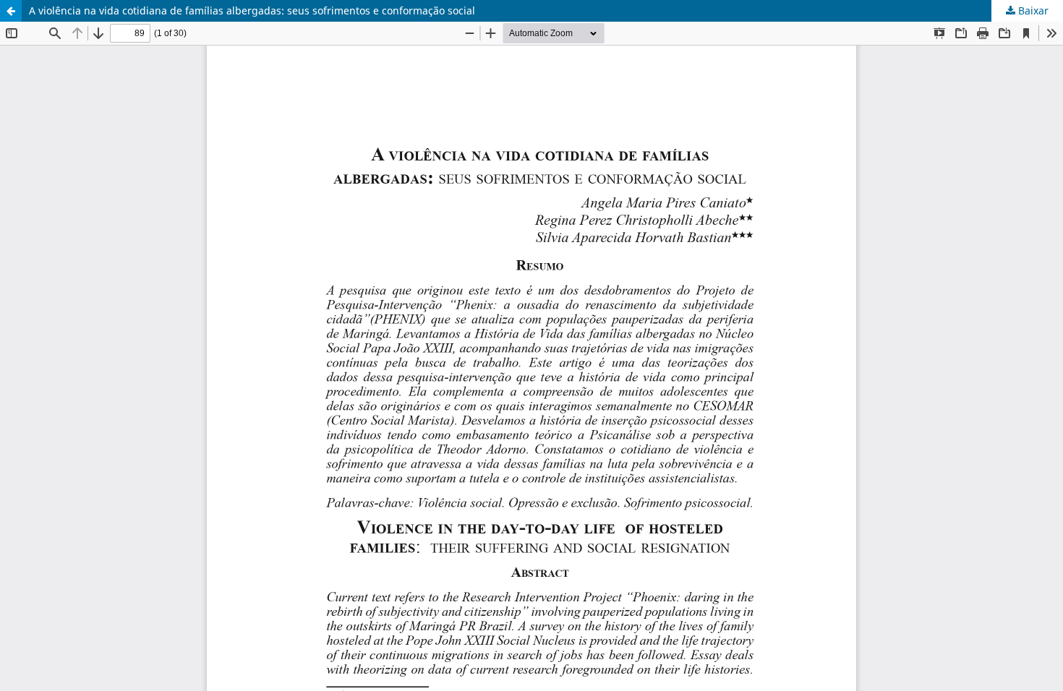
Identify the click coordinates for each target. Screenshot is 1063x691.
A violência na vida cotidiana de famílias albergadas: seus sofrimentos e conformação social (252, 10)
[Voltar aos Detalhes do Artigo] (11, 11)
